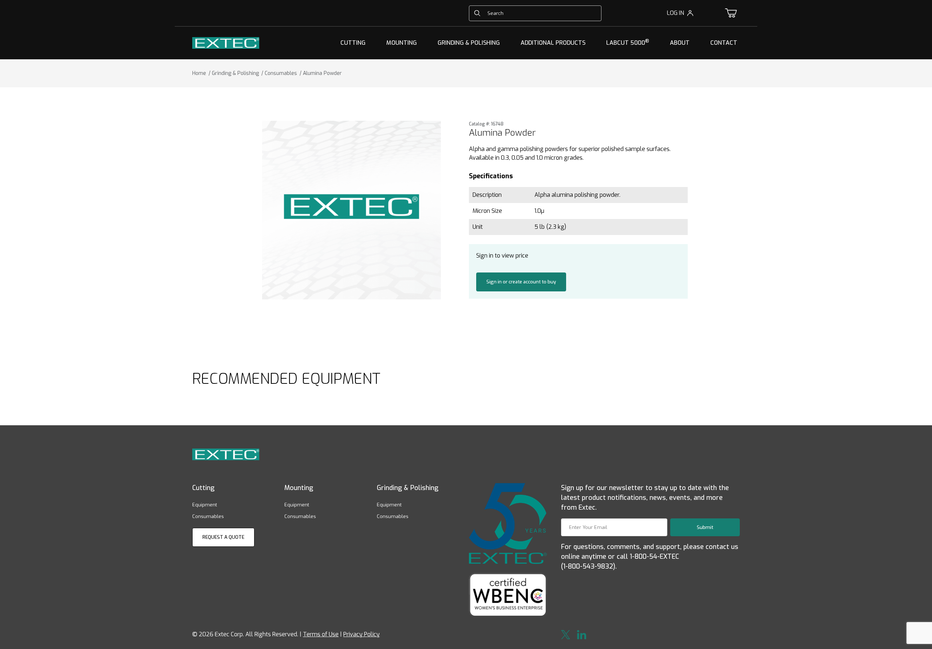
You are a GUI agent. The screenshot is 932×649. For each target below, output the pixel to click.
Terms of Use (321, 634)
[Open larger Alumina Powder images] (351, 210)
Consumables (208, 516)
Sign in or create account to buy (521, 282)
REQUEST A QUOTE (223, 537)
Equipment (204, 505)
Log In (675, 13)
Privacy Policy (361, 634)
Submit (705, 527)
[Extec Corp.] (225, 42)
